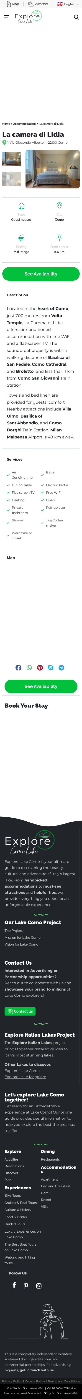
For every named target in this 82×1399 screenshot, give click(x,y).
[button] (6, 17)
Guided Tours (15, 1224)
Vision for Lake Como (21, 944)
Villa (44, 1207)
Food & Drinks (16, 1217)
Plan (8, 1180)
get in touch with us (37, 1370)
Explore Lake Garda (22, 1071)
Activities (11, 1159)
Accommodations (24, 123)
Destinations (14, 1166)
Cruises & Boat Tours (21, 1203)
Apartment (49, 1179)
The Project (14, 931)
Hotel (45, 1193)
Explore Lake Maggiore (25, 1077)
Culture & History (18, 1210)
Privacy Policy (12, 1381)
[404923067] (53, 169)
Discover (11, 1173)
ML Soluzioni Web (65, 1393)
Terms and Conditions (64, 1381)
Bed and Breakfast (55, 1186)
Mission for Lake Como (23, 938)
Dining (48, 1151)
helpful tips (45, 892)
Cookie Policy (35, 1381)
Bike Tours (13, 1196)
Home (6, 123)
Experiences (18, 1187)
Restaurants (50, 1159)
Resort (46, 1200)
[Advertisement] (41, 70)
